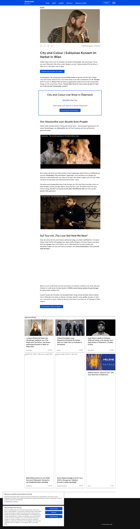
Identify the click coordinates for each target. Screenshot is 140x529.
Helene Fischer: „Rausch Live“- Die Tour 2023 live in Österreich (101, 373)
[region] (33, 509)
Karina (89, 486)
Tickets (106, 3)
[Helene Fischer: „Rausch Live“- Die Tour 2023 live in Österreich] (100, 362)
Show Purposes (54, 516)
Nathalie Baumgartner (87, 46)
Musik (47, 3)
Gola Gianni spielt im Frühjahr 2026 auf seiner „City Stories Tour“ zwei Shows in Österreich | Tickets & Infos (100, 341)
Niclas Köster (29, 350)
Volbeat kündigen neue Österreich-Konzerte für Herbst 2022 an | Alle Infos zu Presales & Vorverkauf (69, 341)
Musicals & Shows (80, 3)
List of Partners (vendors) (11, 501)
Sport (54, 3)
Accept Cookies (54, 508)
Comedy (61, 3)
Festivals (69, 3)
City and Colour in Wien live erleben (51, 306)
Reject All (53, 512)
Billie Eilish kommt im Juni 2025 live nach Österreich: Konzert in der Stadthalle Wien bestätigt (38, 480)
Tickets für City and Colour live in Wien (51, 71)
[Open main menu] (113, 3)
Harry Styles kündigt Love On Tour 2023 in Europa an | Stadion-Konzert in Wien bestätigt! (70, 480)
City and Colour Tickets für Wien (69, 110)
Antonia (59, 350)
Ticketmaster (29, 486)
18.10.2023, (66, 100)
